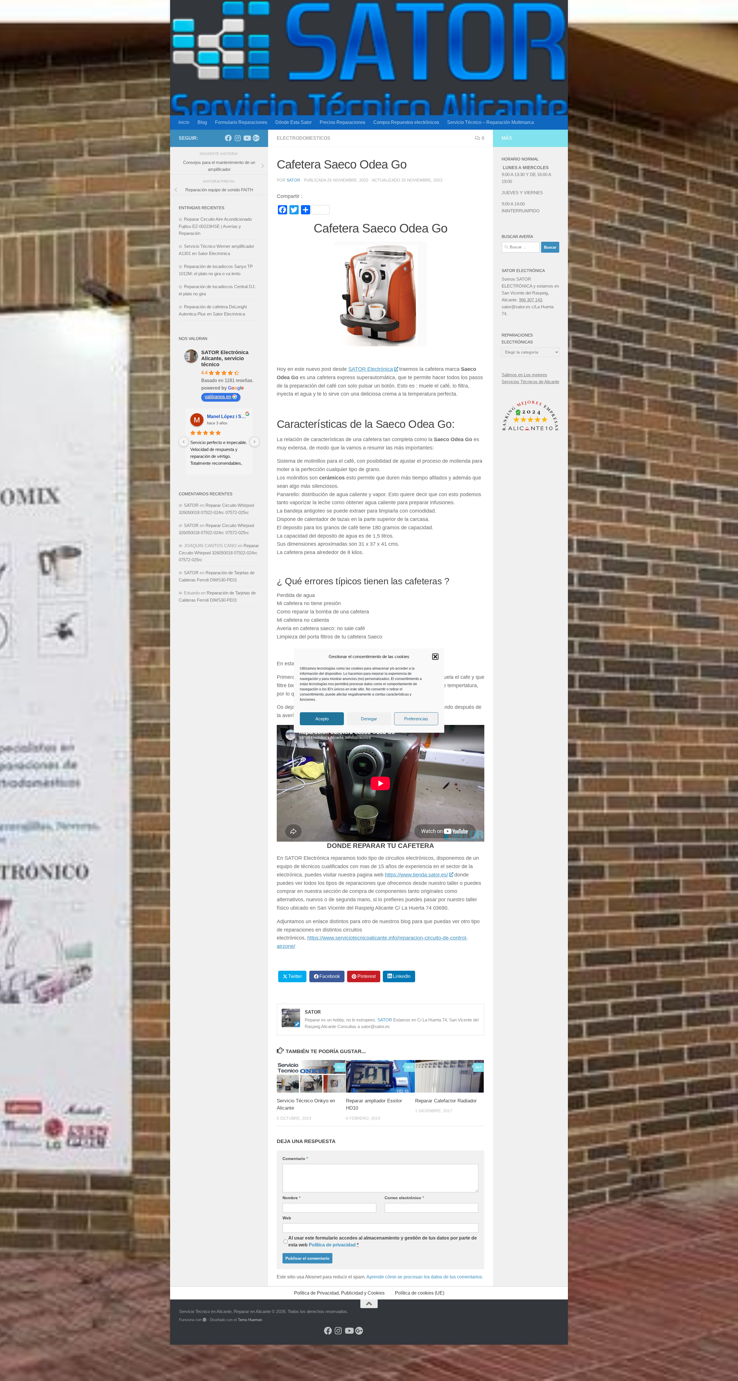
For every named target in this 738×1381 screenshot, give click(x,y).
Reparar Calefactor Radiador (446, 1101)
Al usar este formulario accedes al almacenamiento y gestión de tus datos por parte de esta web (382, 1241)
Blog (202, 122)
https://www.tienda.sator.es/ (416, 875)
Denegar (369, 718)
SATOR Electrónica (370, 369)
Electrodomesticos (303, 138)
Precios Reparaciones (342, 122)
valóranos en (218, 396)
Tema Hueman (250, 1320)
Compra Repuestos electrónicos (406, 122)
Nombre (291, 1197)
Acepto (322, 718)
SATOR (293, 180)
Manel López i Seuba (227, 416)
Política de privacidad (332, 1244)
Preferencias (416, 718)
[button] (435, 657)
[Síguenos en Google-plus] (256, 138)
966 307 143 (530, 299)
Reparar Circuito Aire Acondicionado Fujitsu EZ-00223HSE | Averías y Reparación (215, 226)
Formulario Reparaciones (241, 122)
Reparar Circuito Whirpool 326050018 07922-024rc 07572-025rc (219, 552)
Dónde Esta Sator (293, 122)
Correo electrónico (404, 1197)
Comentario (295, 1158)
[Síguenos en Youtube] (246, 138)
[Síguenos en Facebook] (228, 138)
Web (287, 1218)
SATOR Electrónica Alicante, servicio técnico (224, 358)
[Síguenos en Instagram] (237, 138)
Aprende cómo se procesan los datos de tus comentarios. (424, 1276)
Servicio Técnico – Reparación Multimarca (490, 122)
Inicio (183, 122)
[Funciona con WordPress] (204, 1320)
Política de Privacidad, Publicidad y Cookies (339, 1293)
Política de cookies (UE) (419, 1293)
